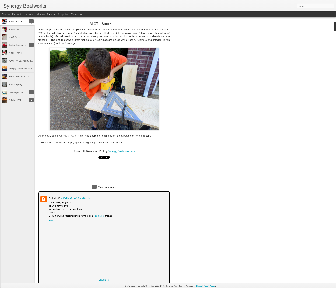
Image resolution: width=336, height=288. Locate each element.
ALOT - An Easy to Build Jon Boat (24, 60)
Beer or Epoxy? (16, 84)
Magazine (28, 14)
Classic (6, 14)
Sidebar (51, 14)
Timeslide (76, 14)
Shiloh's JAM (15, 100)
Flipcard (16, 14)
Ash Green (54, 197)
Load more (104, 279)
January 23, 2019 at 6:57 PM (75, 197)
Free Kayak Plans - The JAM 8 (23, 92)
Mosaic (41, 14)
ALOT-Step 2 (15, 37)
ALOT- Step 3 (15, 29)
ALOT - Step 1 (15, 52)
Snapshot (63, 14)
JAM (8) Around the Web (20, 68)
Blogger (199, 285)
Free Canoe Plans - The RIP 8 (23, 76)
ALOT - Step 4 (15, 21)
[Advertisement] (189, 77)
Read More (98, 215)
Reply (51, 220)
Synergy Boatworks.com (121, 151)
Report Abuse (209, 285)
